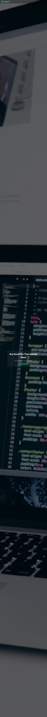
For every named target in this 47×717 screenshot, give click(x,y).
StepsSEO (6, 1)
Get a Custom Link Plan (23, 363)
